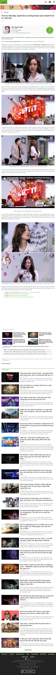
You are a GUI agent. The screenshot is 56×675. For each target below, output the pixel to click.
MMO (16, 28)
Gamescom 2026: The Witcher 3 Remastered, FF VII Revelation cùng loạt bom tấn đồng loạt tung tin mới (37, 425)
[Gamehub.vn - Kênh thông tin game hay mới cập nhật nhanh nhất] (3, 1)
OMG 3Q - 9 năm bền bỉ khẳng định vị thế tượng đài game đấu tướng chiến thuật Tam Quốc (24, 349)
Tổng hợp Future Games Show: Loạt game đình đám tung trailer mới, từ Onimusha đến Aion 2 (19, 334)
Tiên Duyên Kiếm (17, 27)
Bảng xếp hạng (20, 654)
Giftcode (11, 654)
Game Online (25, 656)
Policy (31, 668)
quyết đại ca (6, 360)
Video (27, 654)
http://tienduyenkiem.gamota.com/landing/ (19, 293)
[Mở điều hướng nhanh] (53, 12)
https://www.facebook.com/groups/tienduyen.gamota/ (21, 297)
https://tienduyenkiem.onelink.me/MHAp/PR (29, 292)
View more (28, 650)
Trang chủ (4, 654)
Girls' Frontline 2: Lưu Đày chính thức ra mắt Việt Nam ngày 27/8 (45, 334)
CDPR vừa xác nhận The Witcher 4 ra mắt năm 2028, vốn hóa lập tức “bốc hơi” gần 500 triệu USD (46, 341)
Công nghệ (43, 654)
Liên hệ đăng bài (29, 671)
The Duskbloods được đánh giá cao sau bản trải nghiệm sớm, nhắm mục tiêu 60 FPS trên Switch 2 (36, 597)
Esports (32, 656)
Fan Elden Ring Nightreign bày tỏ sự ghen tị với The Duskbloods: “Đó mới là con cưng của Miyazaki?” (36, 512)
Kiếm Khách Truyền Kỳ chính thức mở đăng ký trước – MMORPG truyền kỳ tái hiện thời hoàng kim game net (36, 566)
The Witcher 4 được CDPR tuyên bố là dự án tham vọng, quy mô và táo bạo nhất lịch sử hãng (25, 351)
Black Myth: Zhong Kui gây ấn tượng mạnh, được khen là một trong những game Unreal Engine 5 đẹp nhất (35, 582)
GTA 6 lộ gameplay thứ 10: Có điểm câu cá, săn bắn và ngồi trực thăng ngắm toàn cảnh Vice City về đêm (36, 526)
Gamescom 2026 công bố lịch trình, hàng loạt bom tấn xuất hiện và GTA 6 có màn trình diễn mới (25, 353)
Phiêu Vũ (3, 20)
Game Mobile (51, 654)
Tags (3, 358)
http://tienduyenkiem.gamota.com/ (23, 32)
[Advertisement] (28, 315)
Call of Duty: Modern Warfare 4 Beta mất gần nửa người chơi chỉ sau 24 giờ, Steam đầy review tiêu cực (35, 486)
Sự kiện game (34, 654)
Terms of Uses (26, 668)
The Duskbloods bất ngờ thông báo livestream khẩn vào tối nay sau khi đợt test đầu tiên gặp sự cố (36, 552)
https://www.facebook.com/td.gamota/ (18, 295)
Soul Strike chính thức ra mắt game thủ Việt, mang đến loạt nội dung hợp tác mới (19, 341)
